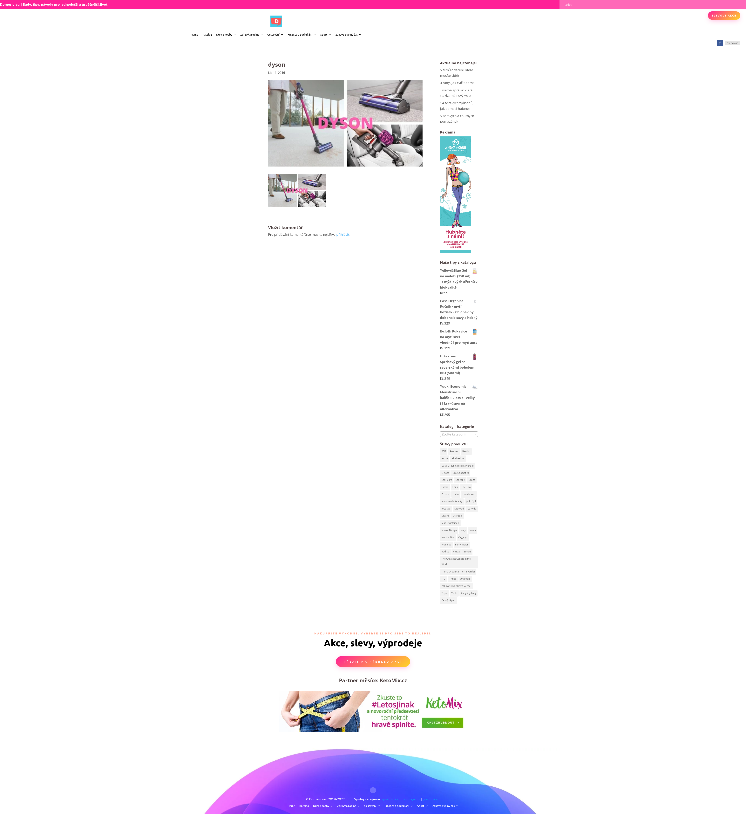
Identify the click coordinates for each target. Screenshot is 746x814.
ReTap (456, 551)
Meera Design (449, 530)
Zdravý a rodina (249, 34)
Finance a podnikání (300, 34)
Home (194, 34)
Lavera (445, 515)
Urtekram (465, 578)
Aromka (454, 451)
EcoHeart (447, 480)
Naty (463, 530)
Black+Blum (458, 458)
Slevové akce (724, 15)
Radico (445, 551)
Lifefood (457, 515)
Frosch (445, 494)
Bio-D (445, 458)
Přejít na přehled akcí (373, 661)
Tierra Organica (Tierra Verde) (458, 571)
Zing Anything (468, 593)
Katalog (207, 34)
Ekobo (445, 487)
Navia (473, 530)
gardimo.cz (432, 799)
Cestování (273, 34)
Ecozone (460, 480)
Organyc (463, 537)
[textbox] (459, 434)
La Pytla (472, 508)
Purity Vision (462, 544)
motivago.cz (411, 799)
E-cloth (445, 473)
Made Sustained (450, 523)
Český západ (449, 600)
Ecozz (472, 480)
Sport (323, 34)
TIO (443, 578)
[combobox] (459, 434)
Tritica (452, 578)
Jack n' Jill (471, 501)
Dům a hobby (224, 34)
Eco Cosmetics (461, 473)
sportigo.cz (389, 799)
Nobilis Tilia (448, 537)
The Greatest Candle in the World (456, 561)
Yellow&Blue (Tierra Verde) (456, 586)
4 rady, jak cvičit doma (457, 82)
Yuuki (454, 593)
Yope (444, 593)
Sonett (467, 551)
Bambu (466, 451)
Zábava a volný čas (347, 34)
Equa (455, 487)
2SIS (444, 451)
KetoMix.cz (393, 680)
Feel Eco (466, 487)
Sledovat (732, 43)
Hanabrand (469, 494)
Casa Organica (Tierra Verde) (457, 465)
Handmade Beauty (452, 501)
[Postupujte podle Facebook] (720, 43)
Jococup (446, 508)
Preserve (446, 544)
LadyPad (459, 508)
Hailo (456, 494)
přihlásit (342, 234)
